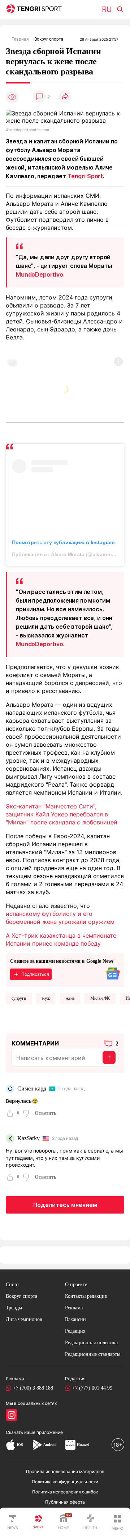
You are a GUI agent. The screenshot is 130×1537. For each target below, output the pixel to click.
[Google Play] (37, 1444)
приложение (49, 1432)
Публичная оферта (65, 1502)
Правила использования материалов (65, 1471)
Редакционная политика (91, 1342)
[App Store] (11, 1444)
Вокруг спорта (21, 1296)
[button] (117, 1522)
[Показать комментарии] (39, 97)
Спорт (12, 1284)
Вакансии (75, 1319)
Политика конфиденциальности (65, 1481)
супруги (19, 998)
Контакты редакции (86, 1296)
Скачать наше (21, 1432)
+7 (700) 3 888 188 (33, 1388)
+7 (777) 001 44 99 (92, 1388)
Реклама (74, 1307)
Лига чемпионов (24, 1319)
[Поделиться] (65, 97)
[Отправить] (109, 1057)
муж (46, 998)
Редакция (75, 1331)
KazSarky (28, 1138)
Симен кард (31, 1088)
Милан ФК (100, 998)
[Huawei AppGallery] (70, 1444)
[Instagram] (11, 1415)
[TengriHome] (63, 1522)
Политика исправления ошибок (65, 1492)
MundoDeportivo (39, 274)
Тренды (14, 1307)
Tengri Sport (85, 176)
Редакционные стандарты (92, 1354)
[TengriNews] (12, 1522)
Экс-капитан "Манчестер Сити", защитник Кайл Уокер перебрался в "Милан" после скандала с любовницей (61, 814)
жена (70, 998)
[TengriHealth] (90, 1522)
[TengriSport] (38, 1522)
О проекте (76, 1284)
